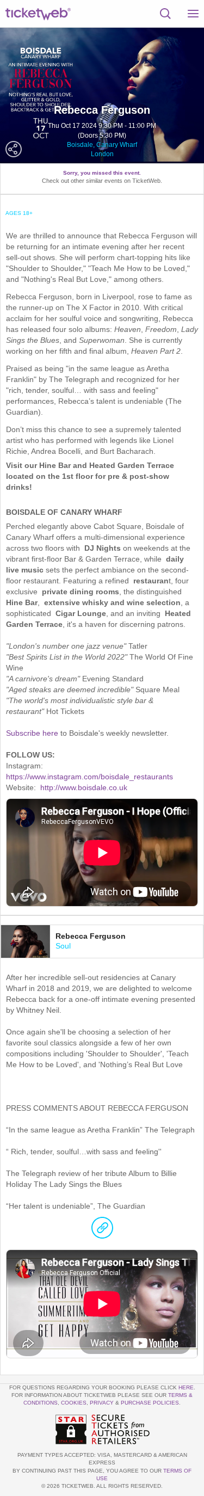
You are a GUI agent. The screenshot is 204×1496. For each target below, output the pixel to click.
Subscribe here (32, 733)
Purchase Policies (150, 1403)
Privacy (102, 1403)
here (186, 1387)
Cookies (73, 1403)
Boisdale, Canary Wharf (102, 145)
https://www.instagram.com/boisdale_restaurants (90, 776)
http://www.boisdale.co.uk (83, 787)
